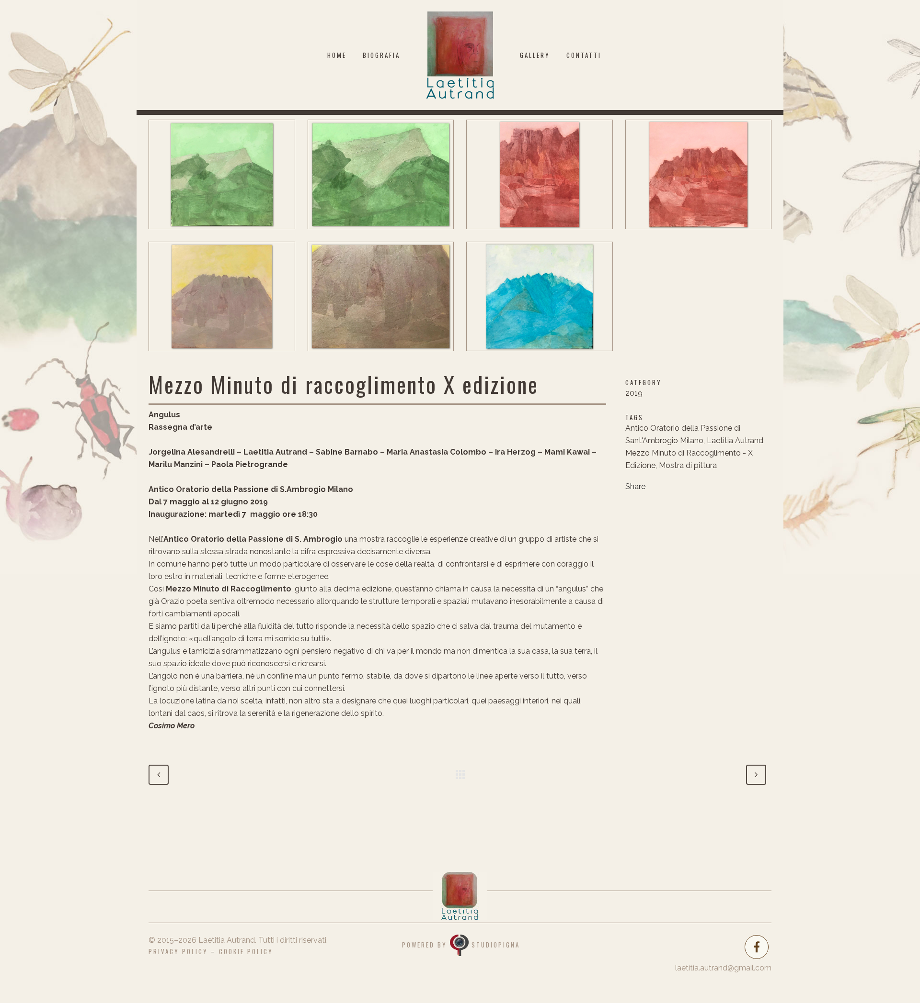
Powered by (426, 944)
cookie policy (246, 951)
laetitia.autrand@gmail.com (723, 967)
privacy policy (178, 951)
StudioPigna (496, 944)
